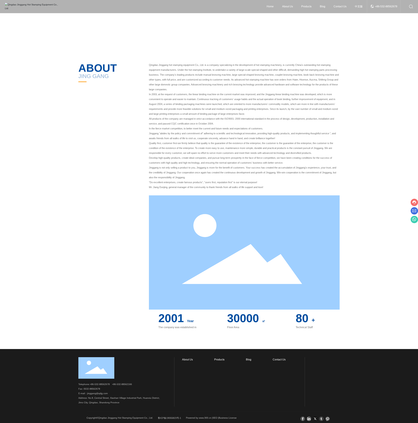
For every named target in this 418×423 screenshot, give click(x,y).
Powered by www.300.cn (198, 417)
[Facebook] (302, 418)
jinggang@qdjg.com (97, 393)
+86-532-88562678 (386, 6)
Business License (228, 417)
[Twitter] (315, 418)
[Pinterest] (327, 418)
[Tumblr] (321, 418)
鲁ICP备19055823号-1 (169, 418)
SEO (215, 417)
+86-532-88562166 (122, 384)
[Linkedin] (309, 418)
